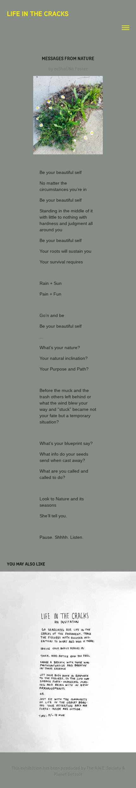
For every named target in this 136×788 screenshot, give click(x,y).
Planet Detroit (68, 774)
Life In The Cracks (38, 13)
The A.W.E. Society (104, 768)
